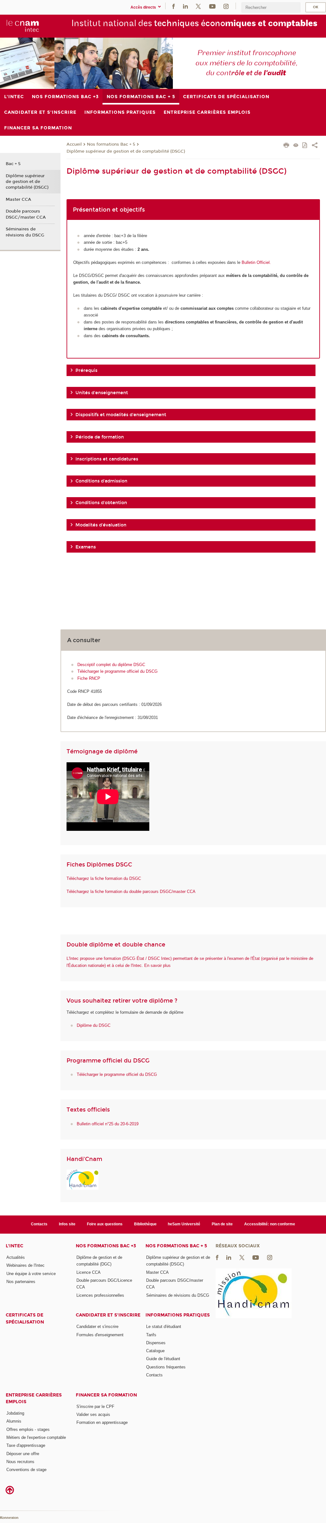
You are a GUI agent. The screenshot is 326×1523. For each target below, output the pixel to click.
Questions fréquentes (166, 1367)
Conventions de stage (26, 1469)
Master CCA (18, 199)
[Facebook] (173, 6)
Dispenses (156, 1342)
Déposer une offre (22, 1453)
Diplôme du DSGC (93, 1025)
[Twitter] (198, 6)
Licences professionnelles (100, 1295)
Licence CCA (88, 1272)
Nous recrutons (20, 1461)
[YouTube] (212, 6)
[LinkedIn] (185, 6)
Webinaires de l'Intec (25, 1265)
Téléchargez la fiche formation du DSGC (104, 878)
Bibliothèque (145, 1224)
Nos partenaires (20, 1281)
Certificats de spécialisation (25, 1318)
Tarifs (151, 1334)
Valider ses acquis (93, 1414)
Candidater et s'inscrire (108, 1315)
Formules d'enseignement (100, 1334)
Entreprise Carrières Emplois (34, 1398)
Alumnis (13, 1421)
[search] (271, 7)
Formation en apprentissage (102, 1422)
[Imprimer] (286, 146)
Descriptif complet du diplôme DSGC (111, 664)
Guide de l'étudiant (163, 1358)
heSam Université (184, 1224)
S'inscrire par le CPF (95, 1406)
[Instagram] (226, 6)
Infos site (67, 1224)
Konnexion (9, 1518)
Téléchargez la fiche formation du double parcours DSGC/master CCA (131, 891)
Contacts (39, 1224)
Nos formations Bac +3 (106, 1246)
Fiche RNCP (88, 678)
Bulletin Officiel (256, 262)
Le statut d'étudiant (163, 1326)
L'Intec (14, 1246)
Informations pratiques (177, 1315)
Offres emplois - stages (28, 1429)
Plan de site (222, 1224)
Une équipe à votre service (31, 1273)
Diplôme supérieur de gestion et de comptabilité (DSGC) (126, 151)
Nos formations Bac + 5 (111, 144)
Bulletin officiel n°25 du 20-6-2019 (107, 1123)
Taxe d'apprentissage (25, 1445)
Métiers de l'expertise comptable (36, 1437)
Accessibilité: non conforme (269, 1224)
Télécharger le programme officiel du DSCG (117, 671)
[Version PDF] (305, 146)
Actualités (15, 1257)
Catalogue (155, 1350)
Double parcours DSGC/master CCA (26, 214)
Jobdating (15, 1413)
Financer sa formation (106, 1395)
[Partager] (314, 146)
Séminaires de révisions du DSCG (25, 232)
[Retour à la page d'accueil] (22, 26)
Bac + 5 (13, 163)
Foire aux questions (105, 1224)
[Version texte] (296, 146)
